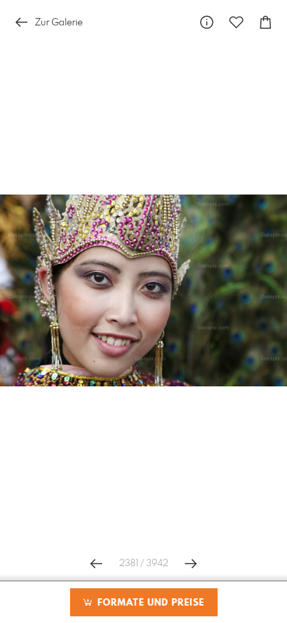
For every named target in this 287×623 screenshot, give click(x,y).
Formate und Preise (149, 603)
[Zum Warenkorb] (266, 22)
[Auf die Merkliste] (236, 22)
